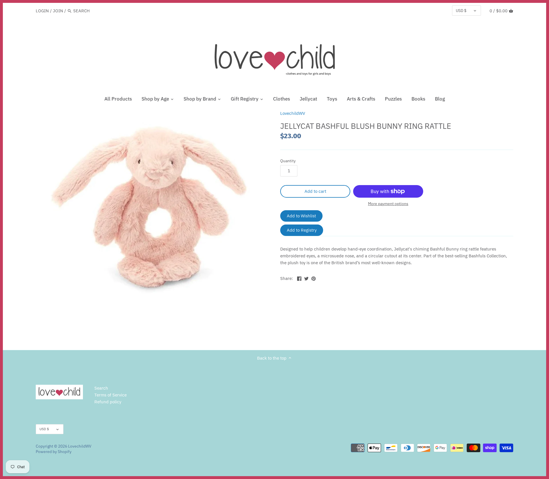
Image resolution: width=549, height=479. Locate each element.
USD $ (461, 10)
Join (58, 10)
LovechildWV (292, 113)
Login (42, 10)
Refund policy (107, 401)
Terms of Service (110, 395)
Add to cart (315, 191)
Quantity (288, 161)
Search (101, 388)
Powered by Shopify (53, 451)
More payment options (388, 204)
